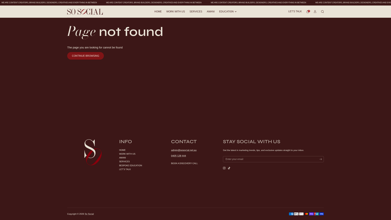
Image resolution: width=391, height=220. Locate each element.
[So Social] (85, 12)
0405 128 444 (178, 156)
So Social (89, 214)
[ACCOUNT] (315, 11)
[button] (307, 11)
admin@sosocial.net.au (184, 150)
